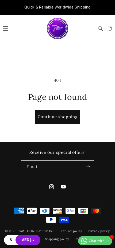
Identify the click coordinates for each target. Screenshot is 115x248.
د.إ (28, 240)
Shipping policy (57, 239)
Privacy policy (99, 231)
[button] (5, 28)
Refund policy (71, 231)
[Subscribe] (88, 166)
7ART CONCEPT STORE (36, 231)
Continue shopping (58, 116)
